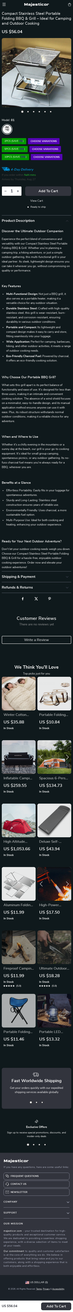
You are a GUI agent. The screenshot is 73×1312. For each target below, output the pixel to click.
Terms (39, 1289)
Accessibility (58, 1289)
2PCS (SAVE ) (14, 141)
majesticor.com (13, 1231)
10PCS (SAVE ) (15, 157)
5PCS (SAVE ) (14, 149)
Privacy (46, 1289)
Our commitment (14, 1251)
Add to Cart (56, 1306)
